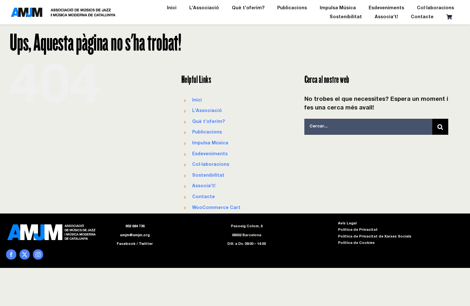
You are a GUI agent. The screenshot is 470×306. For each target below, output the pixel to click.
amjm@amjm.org (135, 235)
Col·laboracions (210, 165)
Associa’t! (203, 186)
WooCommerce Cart (216, 208)
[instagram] (38, 254)
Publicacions (207, 132)
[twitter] (25, 254)
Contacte (203, 197)
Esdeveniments (210, 154)
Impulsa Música (210, 143)
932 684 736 (135, 226)
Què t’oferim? (208, 122)
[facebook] (11, 254)
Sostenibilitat (208, 175)
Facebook (126, 244)
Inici (197, 100)
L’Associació (207, 111)
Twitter (146, 244)
